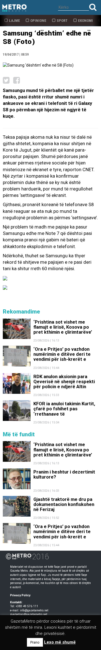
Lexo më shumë (60, 642)
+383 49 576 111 (27, 606)
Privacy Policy (20, 595)
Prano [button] (35, 642)
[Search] (93, 7)
